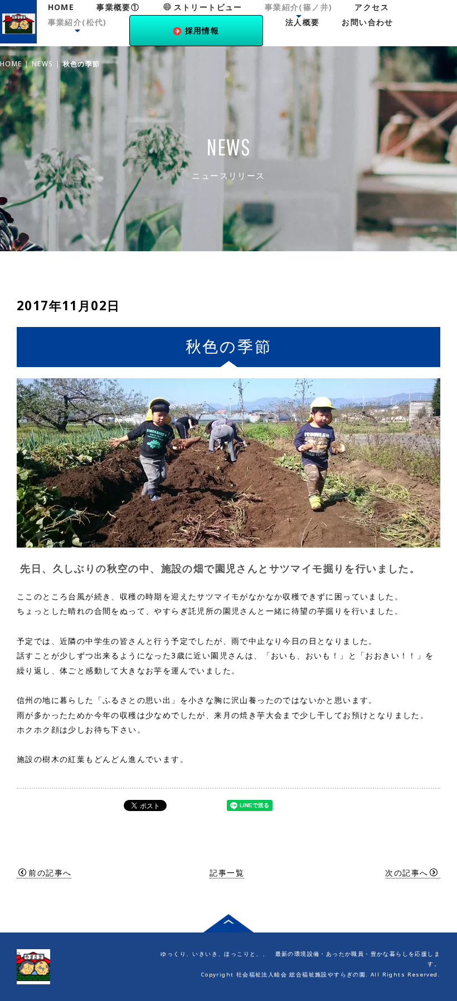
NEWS (43, 63)
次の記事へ (406, 872)
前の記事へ (49, 872)
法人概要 (302, 22)
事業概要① (117, 7)
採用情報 (202, 30)
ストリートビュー (208, 7)
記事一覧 (227, 872)
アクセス (371, 7)
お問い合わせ (367, 22)
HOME (61, 7)
